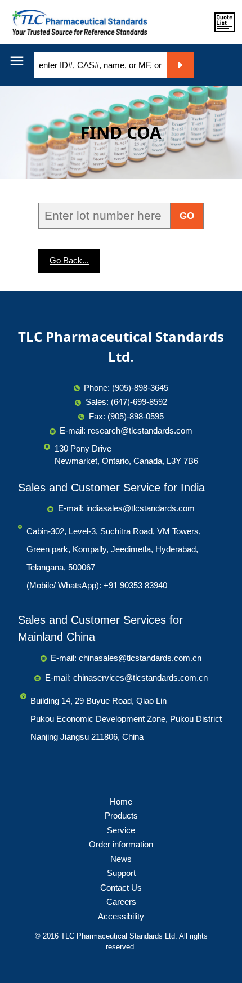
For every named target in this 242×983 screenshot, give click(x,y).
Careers (121, 901)
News (121, 859)
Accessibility (121, 916)
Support (121, 873)
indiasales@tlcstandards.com (140, 508)
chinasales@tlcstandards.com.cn (140, 658)
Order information (121, 844)
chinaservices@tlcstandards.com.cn (140, 677)
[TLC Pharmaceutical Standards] (77, 22)
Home (121, 801)
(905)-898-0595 (135, 416)
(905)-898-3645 (140, 387)
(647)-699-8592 (139, 401)
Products (121, 815)
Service (121, 830)
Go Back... (69, 260)
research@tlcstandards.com (140, 430)
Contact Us (121, 887)
